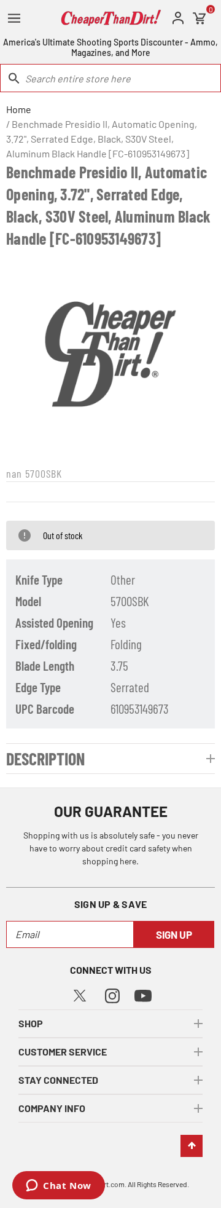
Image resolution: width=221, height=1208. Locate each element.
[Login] (178, 18)
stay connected (58, 1080)
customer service (62, 1051)
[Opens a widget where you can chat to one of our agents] (58, 1186)
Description (45, 758)
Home (18, 109)
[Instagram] (112, 994)
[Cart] (199, 18)
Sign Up (174, 934)
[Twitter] (79, 994)
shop (30, 1023)
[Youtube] (143, 995)
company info (51, 1108)
